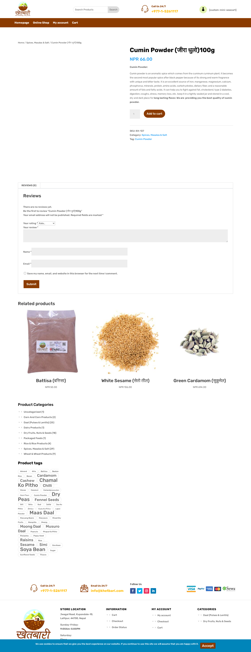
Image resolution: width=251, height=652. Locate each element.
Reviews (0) (29, 185)
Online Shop (41, 23)
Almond (23, 471)
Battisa (44, 471)
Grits (30, 504)
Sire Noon (56, 545)
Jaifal (48, 504)
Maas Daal (42, 513)
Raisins (26, 540)
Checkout (117, 621)
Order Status (119, 627)
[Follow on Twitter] (139, 591)
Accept (208, 646)
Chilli (47, 485)
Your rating (30, 223)
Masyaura (43, 518)
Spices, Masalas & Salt (37, 42)
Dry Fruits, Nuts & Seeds (217, 621)
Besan (29, 476)
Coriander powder (51, 490)
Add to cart (154, 113)
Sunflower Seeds (27, 555)
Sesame (27, 545)
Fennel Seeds (47, 500)
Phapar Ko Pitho (50, 532)
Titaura (43, 555)
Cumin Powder (143, 139)
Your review (30, 227)
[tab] (29, 185)
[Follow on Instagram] (146, 591)
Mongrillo (32, 522)
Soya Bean (32, 549)
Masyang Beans (27, 518)
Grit (21, 504)
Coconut (34, 490)
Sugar (52, 550)
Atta (34, 471)
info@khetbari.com (107, 591)
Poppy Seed (38, 536)
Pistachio (24, 536)
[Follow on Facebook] (133, 591)
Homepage (22, 23)
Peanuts (34, 532)
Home (21, 42)
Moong (44, 522)
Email (27, 263)
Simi (43, 545)
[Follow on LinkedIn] (153, 591)
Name (27, 251)
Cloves (23, 490)
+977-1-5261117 (164, 11)
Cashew (27, 480)
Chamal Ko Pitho (38, 482)
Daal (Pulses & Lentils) (215, 615)
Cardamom (47, 475)
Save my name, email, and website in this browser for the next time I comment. (72, 273)
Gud (39, 504)
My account (60, 23)
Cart (75, 23)
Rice (40, 540)
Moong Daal (30, 526)
